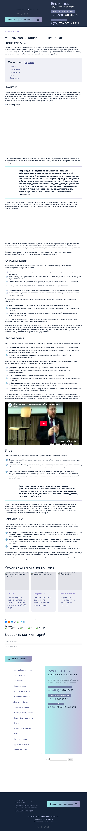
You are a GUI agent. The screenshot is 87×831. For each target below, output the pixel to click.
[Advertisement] (22, 226)
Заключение (14, 78)
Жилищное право (20, 696)
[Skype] (21, 622)
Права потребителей (22, 728)
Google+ (28, 14)
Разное (16, 733)
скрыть (29, 62)
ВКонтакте (18, 14)
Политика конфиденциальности (43, 821)
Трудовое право (20, 744)
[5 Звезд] (39, 628)
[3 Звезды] (24, 628)
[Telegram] (24, 622)
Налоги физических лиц (23, 718)
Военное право (19, 686)
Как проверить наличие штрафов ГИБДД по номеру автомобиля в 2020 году (16, 602)
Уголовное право (20, 749)
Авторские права (20, 675)
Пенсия (16, 723)
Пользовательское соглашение (43, 819)
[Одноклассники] (9, 622)
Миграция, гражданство (23, 712)
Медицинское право (21, 707)
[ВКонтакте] (6, 622)
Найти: (47, 759)
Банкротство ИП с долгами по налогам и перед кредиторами (42, 601)
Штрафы (10, 594)
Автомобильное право (22, 670)
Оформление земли (67, 594)
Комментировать (20, 658)
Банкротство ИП (40, 594)
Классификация (15, 69)
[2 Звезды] (16, 628)
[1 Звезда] (8, 628)
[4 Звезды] (32, 628)
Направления (15, 72)
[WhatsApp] (18, 622)
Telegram (24, 14)
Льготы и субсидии (21, 702)
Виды (12, 75)
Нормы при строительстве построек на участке (67, 601)
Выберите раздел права (19, 19)
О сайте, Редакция (33, 816)
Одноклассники (21, 14)
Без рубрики (18, 681)
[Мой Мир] (12, 622)
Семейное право (20, 739)
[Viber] (15, 622)
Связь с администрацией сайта (50, 816)
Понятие (13, 66)
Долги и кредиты (20, 691)
